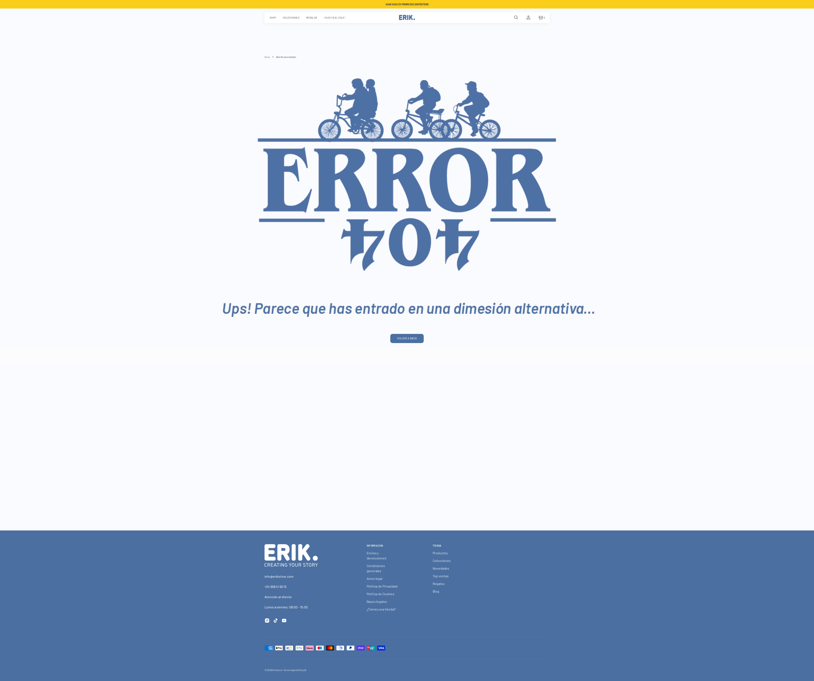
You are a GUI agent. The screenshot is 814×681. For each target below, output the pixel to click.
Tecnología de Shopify (295, 669)
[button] (516, 17)
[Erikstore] (407, 17)
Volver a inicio (407, 338)
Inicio (267, 56)
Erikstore (277, 669)
